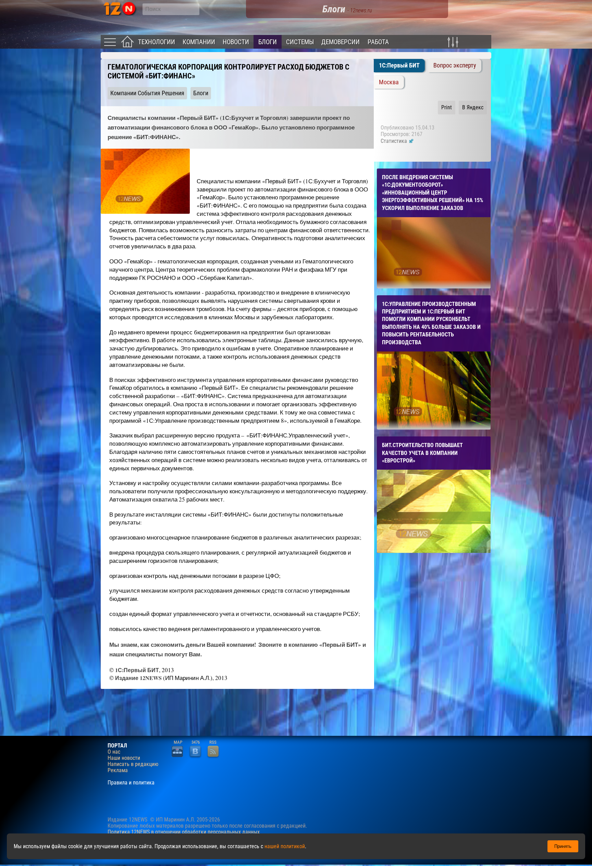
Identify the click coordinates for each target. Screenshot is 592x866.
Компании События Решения (147, 93)
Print (446, 107)
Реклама (118, 770)
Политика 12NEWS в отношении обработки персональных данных (184, 832)
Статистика (394, 141)
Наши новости (124, 758)
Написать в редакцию (133, 764)
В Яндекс (472, 107)
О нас (114, 752)
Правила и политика (131, 783)
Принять (562, 846)
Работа (378, 42)
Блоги (267, 42)
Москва (389, 82)
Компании (199, 42)
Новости (236, 42)
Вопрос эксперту (454, 65)
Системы (300, 42)
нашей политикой (284, 846)
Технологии (156, 42)
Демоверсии (340, 42)
